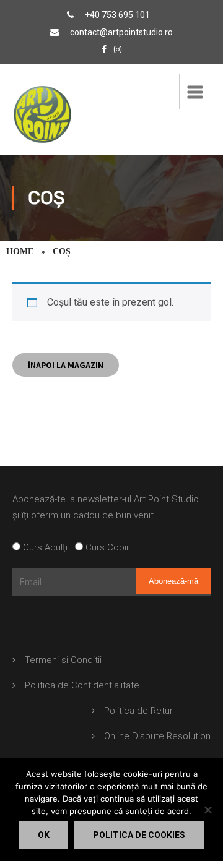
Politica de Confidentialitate (82, 685)
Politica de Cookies (139, 835)
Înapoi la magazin (65, 365)
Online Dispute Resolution (157, 736)
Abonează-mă (173, 581)
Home (19, 251)
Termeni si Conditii (63, 660)
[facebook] (104, 49)
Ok (44, 835)
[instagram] (117, 49)
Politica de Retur (138, 710)
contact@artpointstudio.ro (121, 32)
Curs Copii (105, 547)
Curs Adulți (47, 547)
